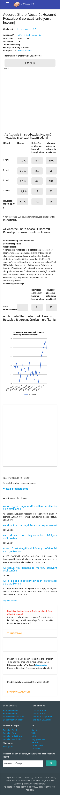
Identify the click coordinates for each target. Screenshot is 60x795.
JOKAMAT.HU (27, 4)
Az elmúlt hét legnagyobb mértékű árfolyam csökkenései (30, 569)
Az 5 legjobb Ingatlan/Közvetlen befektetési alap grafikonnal (30, 582)
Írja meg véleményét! (18, 692)
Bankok (34, 742)
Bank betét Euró (10, 713)
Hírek (33, 736)
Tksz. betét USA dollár (41, 720)
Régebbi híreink (10, 600)
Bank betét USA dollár (13, 720)
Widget (34, 733)
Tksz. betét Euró (38, 713)
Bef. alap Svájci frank (12, 736)
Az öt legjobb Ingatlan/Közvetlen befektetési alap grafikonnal (30, 508)
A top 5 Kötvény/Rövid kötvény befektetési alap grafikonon (30, 550)
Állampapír (8, 746)
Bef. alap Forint (10, 730)
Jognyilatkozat (38, 739)
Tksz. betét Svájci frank (41, 717)
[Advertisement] (30, 100)
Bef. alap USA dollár (12, 739)
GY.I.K (34, 730)
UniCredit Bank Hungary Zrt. (29, 35)
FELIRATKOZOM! (14, 633)
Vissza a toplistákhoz (15, 488)
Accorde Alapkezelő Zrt (27, 29)
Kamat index (37, 745)
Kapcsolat (36, 748)
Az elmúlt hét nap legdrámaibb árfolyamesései (30, 525)
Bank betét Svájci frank (13, 717)
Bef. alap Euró (9, 733)
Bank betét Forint (11, 710)
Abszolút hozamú (24, 50)
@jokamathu (41, 665)
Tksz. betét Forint (39, 710)
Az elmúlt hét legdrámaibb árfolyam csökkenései (30, 537)
